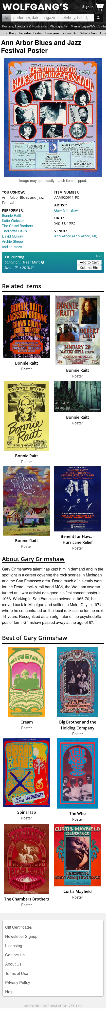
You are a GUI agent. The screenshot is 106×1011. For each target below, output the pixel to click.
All (6, 18)
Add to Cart (89, 262)
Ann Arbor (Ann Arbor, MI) (75, 236)
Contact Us (15, 955)
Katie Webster (13, 220)
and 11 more (12, 246)
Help (9, 991)
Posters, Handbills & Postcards (24, 26)
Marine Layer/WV (83, 26)
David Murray (12, 236)
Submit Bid (69, 33)
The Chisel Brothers (17, 225)
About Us (13, 964)
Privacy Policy (17, 982)
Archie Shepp (12, 241)
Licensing (13, 945)
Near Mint (31, 262)
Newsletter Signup (21, 936)
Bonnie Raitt (11, 215)
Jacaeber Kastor (30, 33)
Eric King (9, 33)
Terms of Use (16, 973)
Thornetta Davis (14, 230)
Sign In (87, 7)
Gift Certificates (18, 927)
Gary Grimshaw (66, 210)
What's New (88, 33)
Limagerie (52, 33)
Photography (59, 26)
